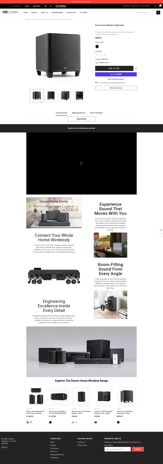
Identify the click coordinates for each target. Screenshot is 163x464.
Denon (28, 409)
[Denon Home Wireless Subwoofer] (127, 396)
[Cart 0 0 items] (159, 6)
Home (27, 19)
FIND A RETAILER (116, 88)
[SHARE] (135, 68)
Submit (138, 449)
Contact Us (81, 442)
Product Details (61, 113)
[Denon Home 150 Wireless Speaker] (81, 396)
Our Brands (54, 448)
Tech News (54, 458)
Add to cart (114, 68)
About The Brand (96, 113)
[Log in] (155, 6)
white (31, 422)
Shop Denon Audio (38, 19)
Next (86, 55)
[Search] (147, 12)
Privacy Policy (82, 445)
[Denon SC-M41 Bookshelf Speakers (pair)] (104, 396)
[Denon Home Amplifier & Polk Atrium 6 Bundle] (36, 396)
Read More (81, 119)
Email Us (4, 447)
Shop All (53, 445)
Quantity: (98, 51)
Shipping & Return (78, 113)
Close (136, 2)
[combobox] (145, 12)
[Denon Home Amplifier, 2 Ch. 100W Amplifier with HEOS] (59, 396)
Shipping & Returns (57, 455)
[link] (54, 212)
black (27, 422)
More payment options (116, 79)
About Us (53, 451)
